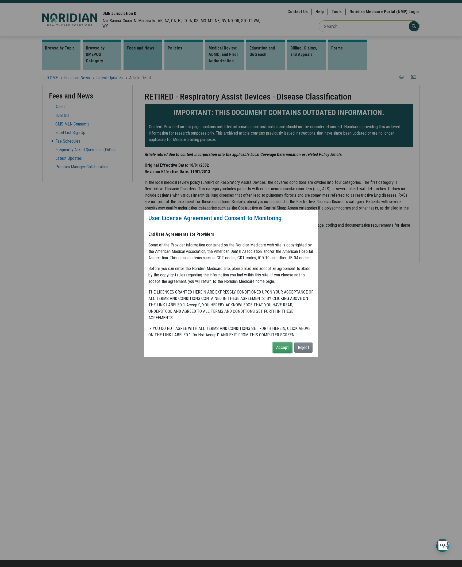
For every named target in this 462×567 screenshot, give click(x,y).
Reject (303, 347)
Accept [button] (282, 347)
